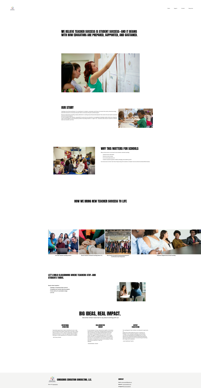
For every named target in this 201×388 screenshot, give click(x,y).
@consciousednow (127, 386)
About (169, 8)
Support (175, 8)
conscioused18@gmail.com (126, 382)
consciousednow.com (126, 384)
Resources (191, 8)
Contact (183, 8)
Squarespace (55, 384)
